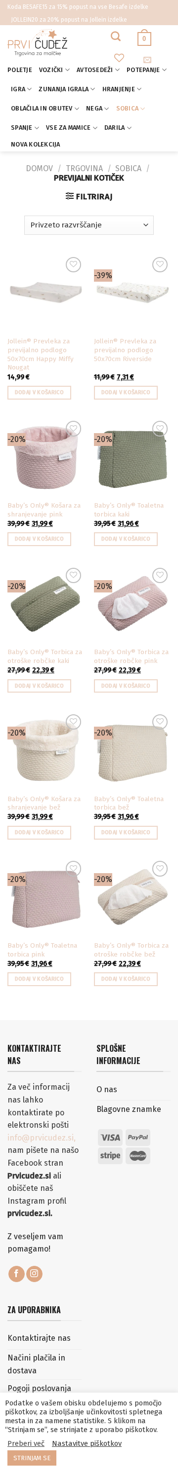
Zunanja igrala (64, 89)
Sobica (127, 108)
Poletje (19, 70)
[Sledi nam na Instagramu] (34, 1274)
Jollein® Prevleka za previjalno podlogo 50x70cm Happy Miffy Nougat (40, 354)
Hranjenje (118, 89)
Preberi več (25, 1443)
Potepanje (143, 70)
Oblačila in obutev (42, 108)
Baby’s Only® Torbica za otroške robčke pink (131, 656)
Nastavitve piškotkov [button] (87, 1443)
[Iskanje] (116, 36)
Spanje (22, 127)
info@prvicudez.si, (41, 1137)
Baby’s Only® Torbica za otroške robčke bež (131, 949)
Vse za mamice (68, 127)
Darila (114, 127)
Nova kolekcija (35, 144)
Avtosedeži (95, 70)
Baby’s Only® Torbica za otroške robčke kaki (44, 656)
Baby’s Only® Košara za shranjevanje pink (44, 509)
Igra (18, 89)
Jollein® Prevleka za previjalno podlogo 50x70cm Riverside (125, 350)
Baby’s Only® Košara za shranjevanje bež (44, 803)
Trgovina (84, 168)
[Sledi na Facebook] (16, 1274)
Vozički (51, 70)
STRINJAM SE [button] (31, 1458)
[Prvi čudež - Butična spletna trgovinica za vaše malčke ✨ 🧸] (59, 42)
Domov (39, 168)
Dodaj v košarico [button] (39, 392)
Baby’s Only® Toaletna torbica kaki (129, 509)
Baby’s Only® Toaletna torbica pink (42, 949)
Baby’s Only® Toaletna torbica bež (129, 803)
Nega (94, 108)
